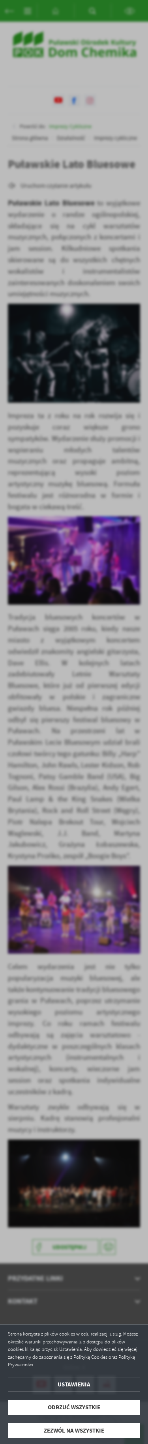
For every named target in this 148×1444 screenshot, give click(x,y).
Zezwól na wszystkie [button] (74, 1431)
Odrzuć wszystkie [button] (74, 1407)
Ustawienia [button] (74, 1384)
